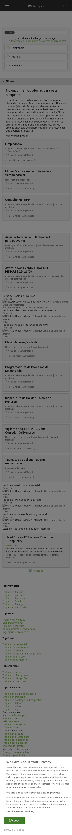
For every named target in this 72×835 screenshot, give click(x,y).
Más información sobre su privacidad (37, 785)
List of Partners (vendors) (20, 811)
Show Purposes (14, 829)
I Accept (14, 820)
